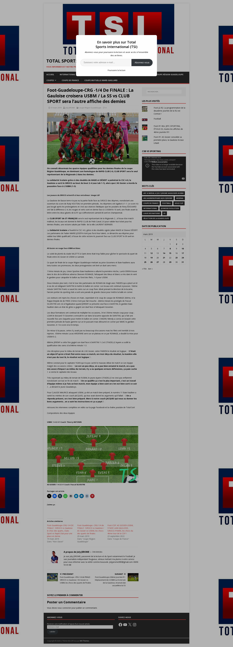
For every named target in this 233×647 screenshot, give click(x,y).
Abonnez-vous (142, 62)
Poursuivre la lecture (116, 70)
